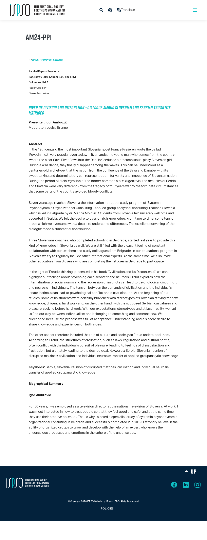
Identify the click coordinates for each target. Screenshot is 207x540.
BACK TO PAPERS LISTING (47, 60)
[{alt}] (27, 482)
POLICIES (103, 508)
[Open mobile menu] (195, 10)
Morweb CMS (112, 501)
